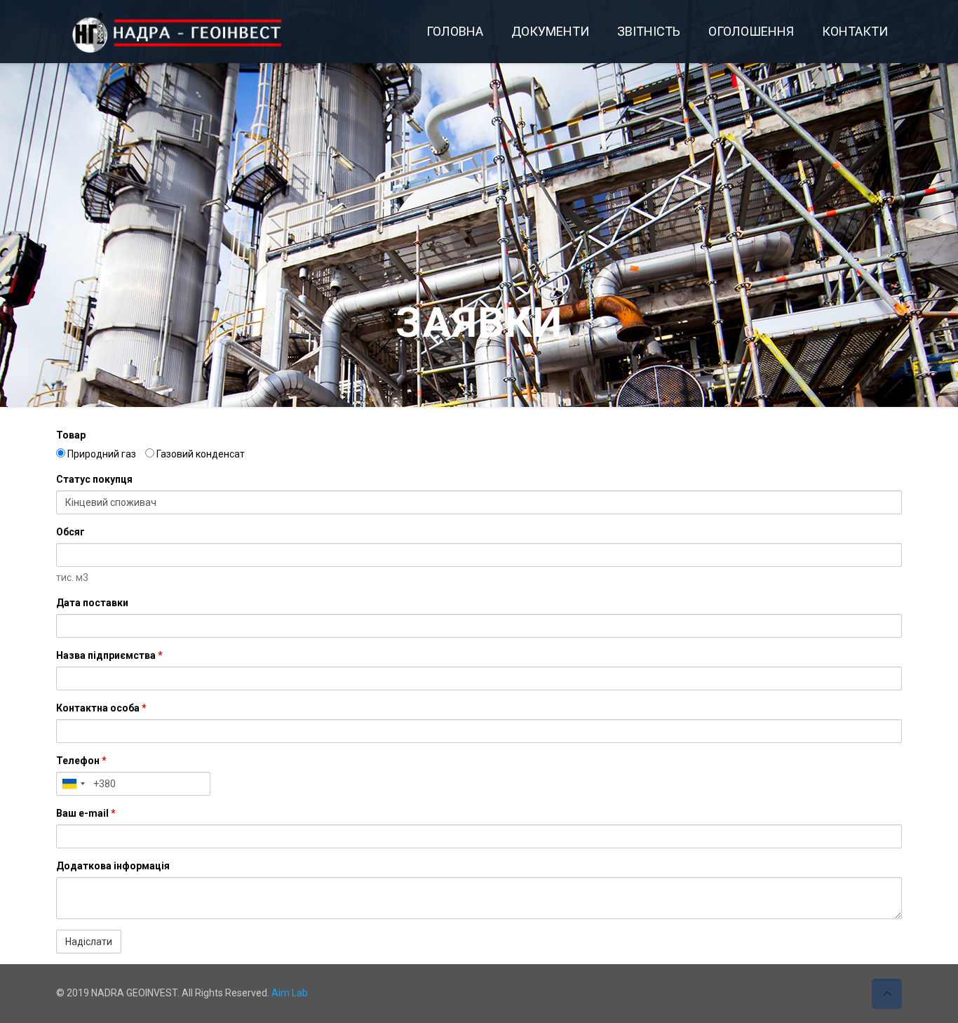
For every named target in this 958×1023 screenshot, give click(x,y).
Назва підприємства (109, 655)
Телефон (81, 760)
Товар (71, 435)
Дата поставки (92, 602)
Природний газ (100, 454)
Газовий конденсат (199, 454)
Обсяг (70, 531)
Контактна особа (101, 708)
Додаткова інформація (113, 865)
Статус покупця (94, 479)
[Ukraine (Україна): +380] (73, 784)
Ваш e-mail (86, 813)
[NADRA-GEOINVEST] (190, 31)
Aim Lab (289, 992)
